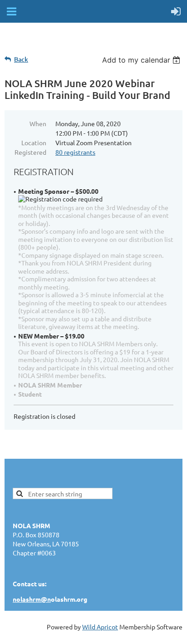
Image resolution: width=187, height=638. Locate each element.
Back (21, 59)
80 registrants (75, 152)
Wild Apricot (100, 627)
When (38, 123)
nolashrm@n (32, 599)
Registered (30, 152)
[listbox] (142, 59)
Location (33, 142)
